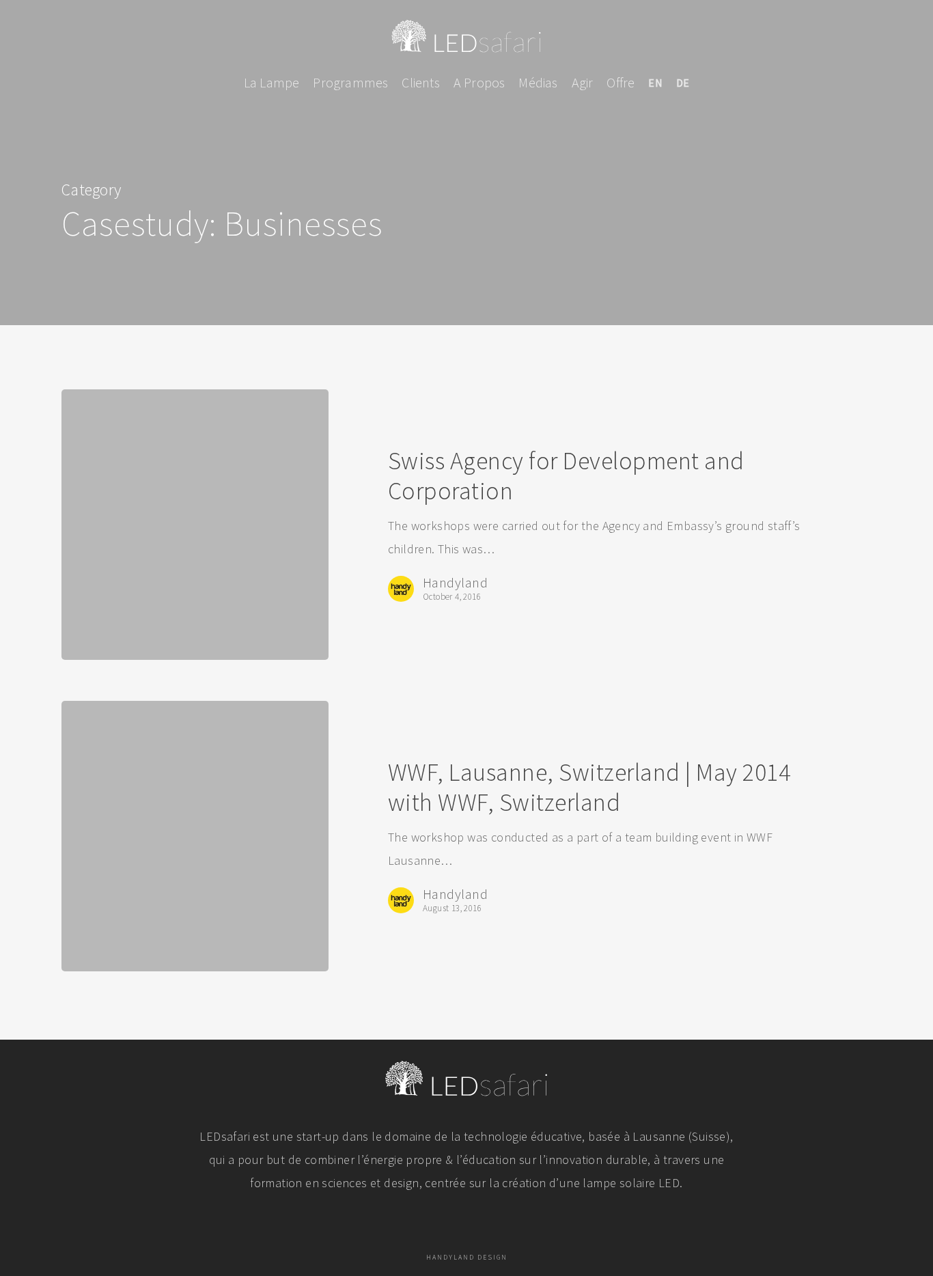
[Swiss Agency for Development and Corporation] (195, 524)
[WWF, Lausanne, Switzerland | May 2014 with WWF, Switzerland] (195, 836)
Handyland (455, 582)
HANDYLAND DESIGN (466, 1257)
